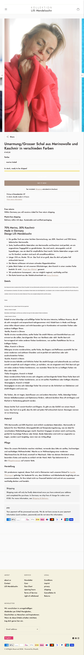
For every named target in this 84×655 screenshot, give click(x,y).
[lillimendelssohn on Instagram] (78, 638)
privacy (47, 586)
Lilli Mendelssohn (11, 586)
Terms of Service (30, 593)
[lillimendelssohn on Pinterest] (76, 638)
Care (26, 583)
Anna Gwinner (52, 275)
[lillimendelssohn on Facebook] (73, 638)
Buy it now (42, 183)
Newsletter (28, 580)
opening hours (30, 589)
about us (7, 580)
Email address (11, 627)
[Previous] (2, 75)
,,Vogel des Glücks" (29, 269)
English (8, 638)
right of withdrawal (31, 596)
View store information (14, 199)
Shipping (39, 189)
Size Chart (28, 586)
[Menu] (5, 9)
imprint (47, 583)
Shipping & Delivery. (41, 498)
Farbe (6, 157)
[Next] (82, 75)
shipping (47, 589)
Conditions (48, 580)
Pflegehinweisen (14, 460)
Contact (7, 583)
